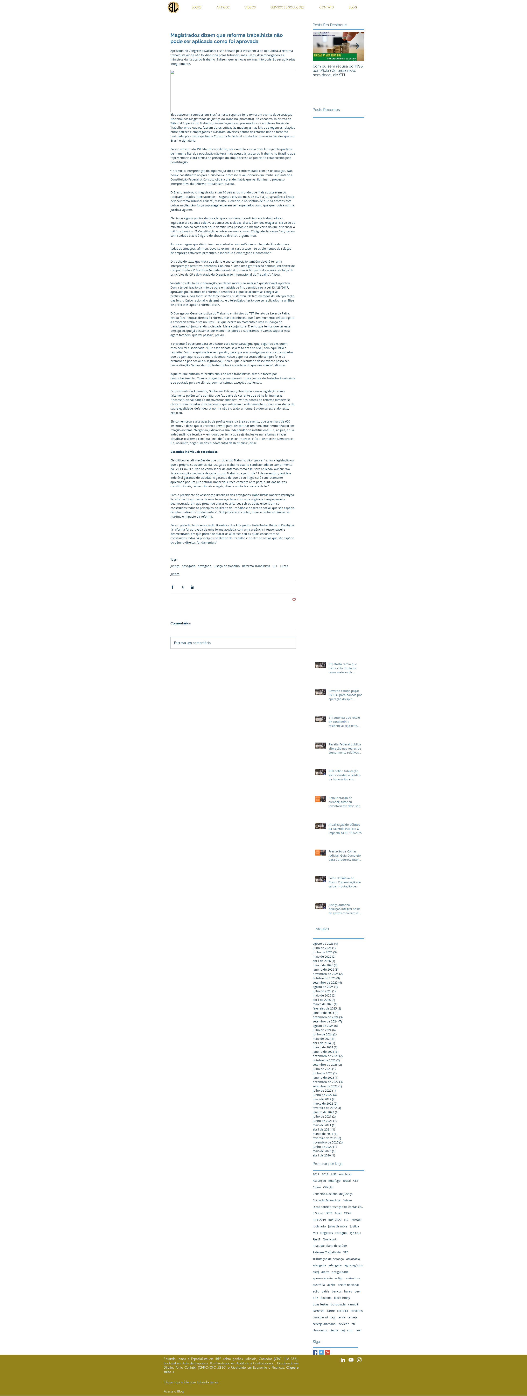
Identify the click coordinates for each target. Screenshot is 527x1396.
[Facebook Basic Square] (315, 1352)
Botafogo (334, 1181)
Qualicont (329, 1239)
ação (316, 1291)
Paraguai (341, 1233)
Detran (347, 1200)
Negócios (326, 1233)
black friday (342, 1298)
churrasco (319, 1330)
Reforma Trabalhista (256, 566)
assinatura (353, 1278)
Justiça (175, 566)
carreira (342, 1311)
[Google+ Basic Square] (327, 1352)
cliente (333, 1330)
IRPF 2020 (335, 1220)
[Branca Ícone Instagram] (359, 1360)
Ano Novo (345, 1174)
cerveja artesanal (324, 1324)
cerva (341, 1317)
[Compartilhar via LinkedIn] (193, 587)
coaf (358, 1330)
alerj (316, 1272)
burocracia (338, 1304)
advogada (188, 566)
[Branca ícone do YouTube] (351, 1360)
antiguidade (340, 1272)
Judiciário (319, 1226)
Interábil (356, 1220)
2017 (316, 1174)
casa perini (320, 1317)
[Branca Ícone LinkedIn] (343, 1360)
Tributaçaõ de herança (328, 1259)
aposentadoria (323, 1278)
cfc (354, 1324)
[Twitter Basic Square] (321, 1352)
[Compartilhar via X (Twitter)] (182, 587)
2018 (325, 1174)
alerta (325, 1272)
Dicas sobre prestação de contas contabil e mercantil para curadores (338, 1207)
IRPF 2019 (319, 1220)
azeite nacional (348, 1285)
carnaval (318, 1311)
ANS (334, 1174)
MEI (315, 1233)
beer (357, 1291)
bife (315, 1298)
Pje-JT (316, 1239)
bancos (337, 1291)
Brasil (347, 1181)
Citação (328, 1187)
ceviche (344, 1324)
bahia (325, 1291)
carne (331, 1311)
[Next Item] (357, 46)
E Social (318, 1213)
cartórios (357, 1311)
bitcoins (326, 1298)
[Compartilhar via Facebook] (172, 587)
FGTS (329, 1213)
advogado (204, 566)
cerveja (352, 1317)
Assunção (319, 1181)
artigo (339, 1278)
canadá (353, 1304)
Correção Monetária (326, 1200)
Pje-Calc (355, 1233)
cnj (343, 1330)
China (317, 1187)
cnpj (350, 1330)
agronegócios (353, 1265)
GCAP (347, 1213)
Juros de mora (337, 1226)
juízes (284, 566)
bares (348, 1291)
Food (338, 1213)
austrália (319, 1285)
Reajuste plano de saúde (330, 1246)
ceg (332, 1317)
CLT (275, 566)
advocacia (353, 1259)
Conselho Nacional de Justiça (333, 1194)
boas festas (320, 1304)
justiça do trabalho (227, 566)
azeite (331, 1285)
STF (345, 1252)
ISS (346, 1220)
